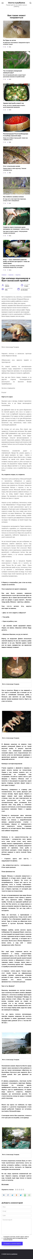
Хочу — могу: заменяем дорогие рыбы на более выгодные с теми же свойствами (16, 261)
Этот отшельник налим (11, 166)
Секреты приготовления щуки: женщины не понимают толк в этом (16, 228)
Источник (5, 1184)
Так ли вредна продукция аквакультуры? (12, 71)
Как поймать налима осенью (13, 196)
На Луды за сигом (9, 40)
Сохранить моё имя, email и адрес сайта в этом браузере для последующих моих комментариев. (16, 1238)
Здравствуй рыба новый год (13, 103)
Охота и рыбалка (16, 3)
